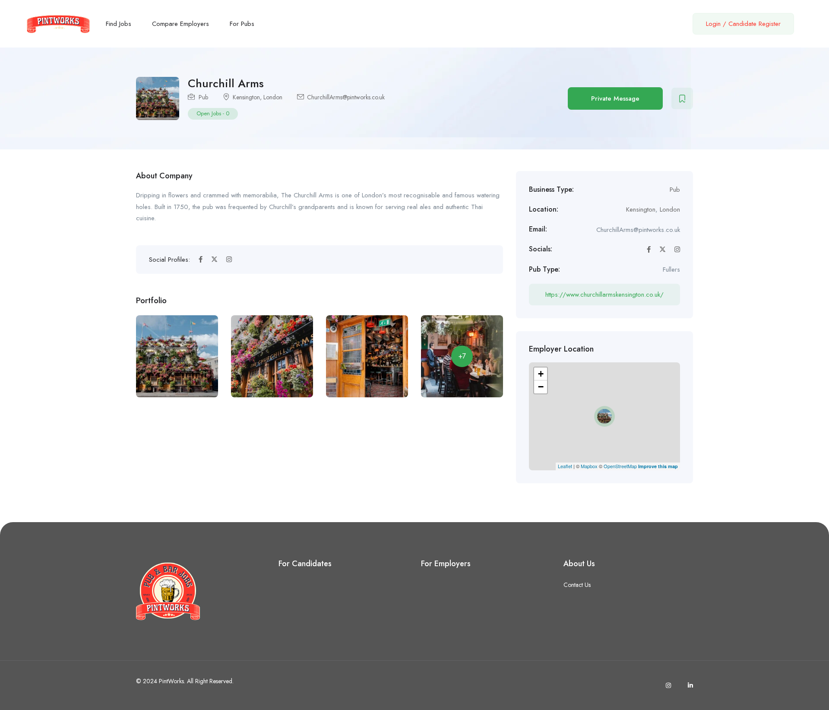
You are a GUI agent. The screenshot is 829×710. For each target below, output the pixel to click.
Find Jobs (118, 24)
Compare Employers (180, 24)
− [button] (541, 386)
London (272, 97)
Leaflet (565, 466)
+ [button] (541, 373)
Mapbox (589, 466)
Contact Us (577, 584)
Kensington (246, 97)
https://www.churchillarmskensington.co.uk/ (604, 294)
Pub (203, 97)
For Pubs (242, 24)
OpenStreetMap (620, 466)
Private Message (615, 98)
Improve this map (658, 466)
